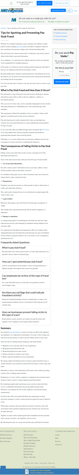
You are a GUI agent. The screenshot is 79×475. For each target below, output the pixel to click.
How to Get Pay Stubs (30, 438)
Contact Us (58, 444)
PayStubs (3, 28)
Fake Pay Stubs (28, 435)
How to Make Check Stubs (32, 440)
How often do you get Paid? (64, 68)
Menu (69, 11)
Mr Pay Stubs (12, 10)
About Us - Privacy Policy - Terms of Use (44, 463)
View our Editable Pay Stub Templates (42, 473)
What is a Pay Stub (29, 457)
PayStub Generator (61, 33)
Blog (56, 438)
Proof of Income (60, 39)
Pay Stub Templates (61, 36)
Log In (57, 435)
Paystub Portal (28, 449)
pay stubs (19, 46)
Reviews (58, 441)
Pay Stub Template (29, 443)
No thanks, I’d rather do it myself (58, 22)
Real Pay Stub (28, 454)
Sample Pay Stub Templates (40, 470)
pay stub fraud (14, 332)
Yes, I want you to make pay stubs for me (32, 22)
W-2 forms (45, 130)
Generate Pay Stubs (58, 10)
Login (75, 11)
